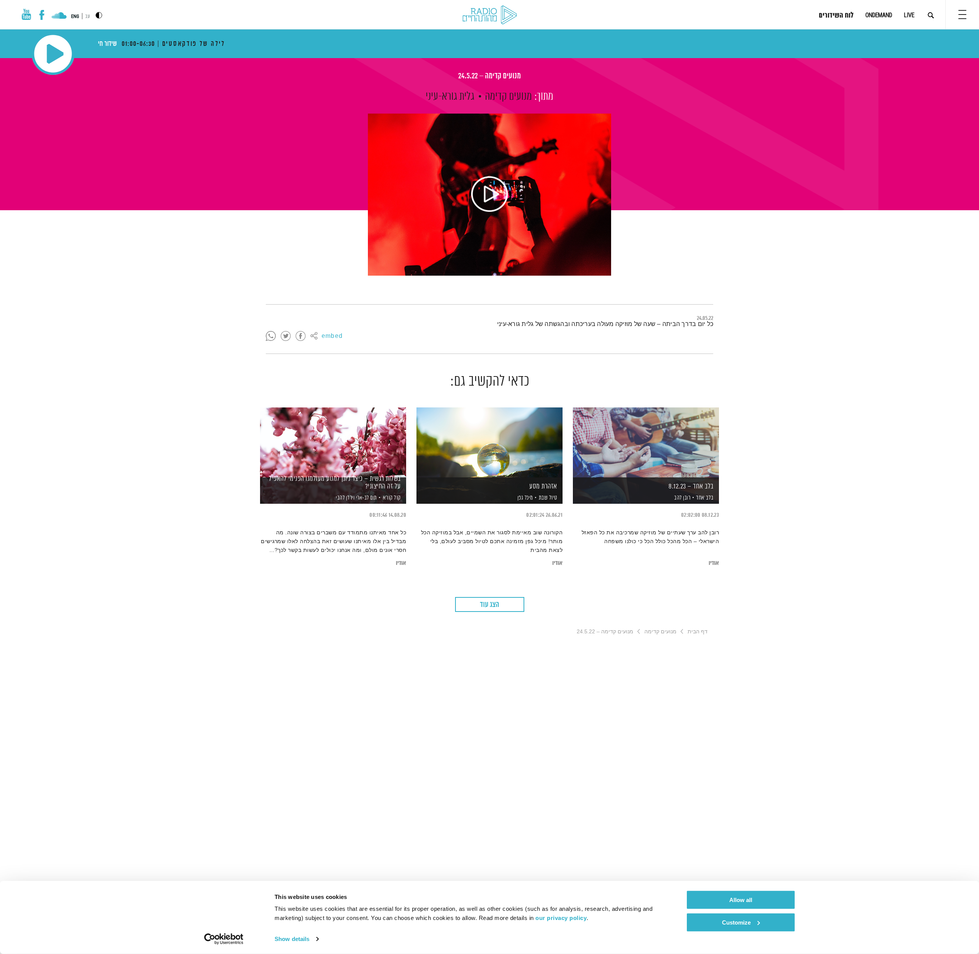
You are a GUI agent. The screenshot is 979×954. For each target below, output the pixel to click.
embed (332, 336)
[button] (962, 14)
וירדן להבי (345, 498)
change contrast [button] (99, 15)
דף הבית (697, 631)
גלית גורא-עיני (450, 97)
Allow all (740, 900)
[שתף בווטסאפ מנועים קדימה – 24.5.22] (271, 336)
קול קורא (392, 498)
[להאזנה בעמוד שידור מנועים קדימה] (489, 194)
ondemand (878, 15)
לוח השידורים (836, 15)
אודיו (714, 563)
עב (87, 16)
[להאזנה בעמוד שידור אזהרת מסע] (489, 442)
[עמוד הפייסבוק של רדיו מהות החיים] (41, 15)
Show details (292, 939)
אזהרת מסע (543, 486)
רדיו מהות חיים (490, 15)
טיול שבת (548, 498)
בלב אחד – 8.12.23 (691, 486)
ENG (75, 16)
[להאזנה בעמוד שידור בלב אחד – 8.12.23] (646, 442)
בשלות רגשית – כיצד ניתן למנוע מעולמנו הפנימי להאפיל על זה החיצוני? (334, 482)
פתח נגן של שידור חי (53, 53)
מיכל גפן (524, 498)
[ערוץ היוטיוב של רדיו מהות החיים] (26, 14)
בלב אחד (705, 498)
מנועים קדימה (508, 97)
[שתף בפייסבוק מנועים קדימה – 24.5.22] (301, 336)
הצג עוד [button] (489, 604)
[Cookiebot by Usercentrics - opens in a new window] (223, 939)
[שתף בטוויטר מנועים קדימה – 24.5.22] (286, 336)
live (909, 15)
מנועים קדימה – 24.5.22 (489, 76)
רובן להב (682, 498)
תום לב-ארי (366, 498)
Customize (736, 922)
